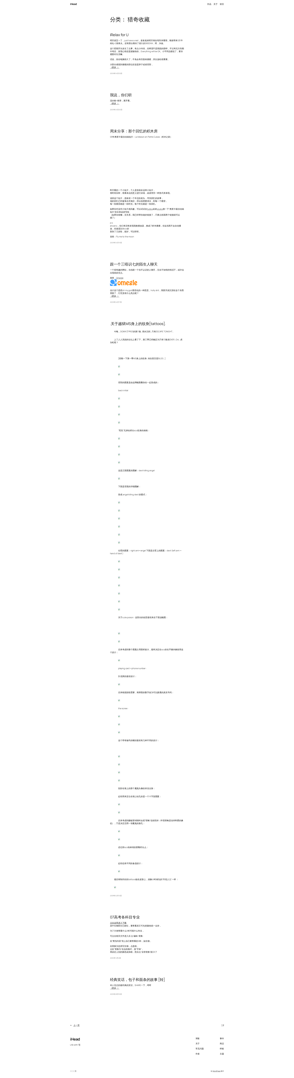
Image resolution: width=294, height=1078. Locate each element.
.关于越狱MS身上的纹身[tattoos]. (138, 324)
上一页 (75, 1025)
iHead (73, 4)
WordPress (216, 1071)
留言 (222, 4)
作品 (209, 4)
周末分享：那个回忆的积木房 (134, 131)
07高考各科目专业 (125, 917)
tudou (150, 209)
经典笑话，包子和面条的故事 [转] (137, 979)
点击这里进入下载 (118, 922)
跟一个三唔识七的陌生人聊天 (134, 264)
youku (160, 209)
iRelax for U (119, 35)
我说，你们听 (121, 95)
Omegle (119, 277)
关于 (215, 4)
